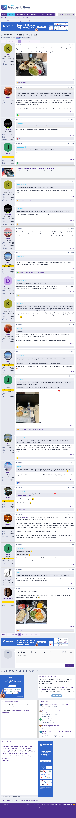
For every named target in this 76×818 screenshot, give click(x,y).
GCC (23, 755)
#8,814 (72, 434)
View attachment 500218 (23, 496)
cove (20, 745)
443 (27, 41)
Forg (24, 750)
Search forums (11, 18)
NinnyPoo (20, 747)
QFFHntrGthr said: (21, 91)
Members (25, 18)
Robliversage (32, 755)
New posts (3, 18)
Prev (4, 41)
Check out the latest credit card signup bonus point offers (36, 168)
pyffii (29, 757)
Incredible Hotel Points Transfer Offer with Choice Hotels (57, 732)
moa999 (4, 38)
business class (26, 38)
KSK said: (19, 123)
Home (4, 14)
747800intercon (6, 747)
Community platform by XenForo (38, 808)
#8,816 (72, 487)
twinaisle (19, 752)
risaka (18, 757)
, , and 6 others (31, 429)
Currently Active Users (9, 742)
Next (36, 41)
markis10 (29, 747)
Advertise (69, 805)
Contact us (36, 805)
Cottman (4, 753)
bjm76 (25, 747)
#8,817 (72, 514)
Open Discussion (46, 716)
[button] (24, 14)
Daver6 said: (20, 548)
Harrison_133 (19, 750)
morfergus (28, 745)
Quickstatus (33, 750)
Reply (72, 79)
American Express (47, 729)
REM (20, 755)
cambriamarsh (14, 747)
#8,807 (72, 229)
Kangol (14, 757)
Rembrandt (5, 750)
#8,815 (72, 463)
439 (13, 41)
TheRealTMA (15, 745)
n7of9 (32, 745)
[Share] (69, 45)
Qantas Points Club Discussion (51, 719)
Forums (11, 14)
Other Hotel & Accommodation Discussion (53, 737)
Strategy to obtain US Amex (50, 725)
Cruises (44, 708)
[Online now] (8, 127)
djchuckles (16, 755)
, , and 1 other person (30, 163)
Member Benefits (47, 14)
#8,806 (72, 205)
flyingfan (4, 748)
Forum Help (58, 805)
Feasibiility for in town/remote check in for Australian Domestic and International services (56, 712)
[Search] (73, 14)
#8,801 (72, 45)
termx (23, 745)
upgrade (49, 689)
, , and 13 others (29, 630)
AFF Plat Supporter (9, 528)
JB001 (3, 757)
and (22, 82)
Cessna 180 (28, 748)
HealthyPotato (5, 759)
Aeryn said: (20, 304)
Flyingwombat (11, 750)
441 (19, 41)
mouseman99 (5, 752)
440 (16, 41)
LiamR (25, 753)
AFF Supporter (9, 157)
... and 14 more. (5, 760)
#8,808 (72, 253)
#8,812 (72, 352)
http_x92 (22, 757)
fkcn (13, 748)
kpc (8, 753)
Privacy (52, 805)
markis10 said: (20, 147)
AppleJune (20, 753)
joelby (23, 752)
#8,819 (72, 569)
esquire (27, 752)
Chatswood (32, 752)
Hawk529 (4, 745)
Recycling (16, 748)
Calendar (19, 18)
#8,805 (72, 181)
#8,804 (72, 143)
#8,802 (72, 87)
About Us (29, 805)
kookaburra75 (12, 752)
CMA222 (9, 748)
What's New (19, 14)
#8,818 (72, 545)
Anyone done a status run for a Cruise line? (55, 704)
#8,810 (72, 300)
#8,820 (72, 588)
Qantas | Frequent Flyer (48, 722)
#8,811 (72, 325)
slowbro (9, 745)
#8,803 (72, 119)
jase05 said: (20, 328)
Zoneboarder (9, 757)
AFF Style (5, 805)
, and (28, 115)
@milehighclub (26, 517)
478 (32, 41)
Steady (15, 753)
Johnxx (27, 750)
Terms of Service (44, 805)
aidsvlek (11, 753)
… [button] (9, 41)
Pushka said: (20, 438)
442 (23, 41)
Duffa (26, 757)
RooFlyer (22, 748)
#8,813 (72, 376)
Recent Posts (43, 701)
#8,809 (72, 277)
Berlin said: (20, 355)
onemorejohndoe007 (7, 755)
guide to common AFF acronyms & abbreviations (16, 712)
